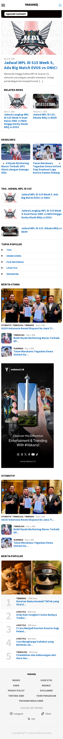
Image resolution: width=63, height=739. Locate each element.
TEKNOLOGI (17, 325)
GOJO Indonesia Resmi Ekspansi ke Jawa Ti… (28, 328)
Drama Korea (13, 255)
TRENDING (29, 325)
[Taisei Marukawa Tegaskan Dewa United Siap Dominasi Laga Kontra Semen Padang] (47, 152)
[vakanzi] (31, 4)
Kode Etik (46, 680)
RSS (33, 719)
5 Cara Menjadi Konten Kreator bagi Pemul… (37, 630)
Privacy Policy (16, 690)
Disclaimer (46, 690)
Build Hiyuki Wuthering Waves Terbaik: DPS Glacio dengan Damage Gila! (15, 168)
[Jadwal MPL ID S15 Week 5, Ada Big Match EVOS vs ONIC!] (31, 38)
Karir (16, 685)
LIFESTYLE (21, 612)
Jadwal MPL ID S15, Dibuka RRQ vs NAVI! (45, 116)
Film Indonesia (15, 262)
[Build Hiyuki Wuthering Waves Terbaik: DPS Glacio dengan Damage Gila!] (15, 152)
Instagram (18, 713)
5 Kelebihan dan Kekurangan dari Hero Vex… (36, 657)
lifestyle (11, 268)
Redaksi (46, 685)
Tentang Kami (16, 695)
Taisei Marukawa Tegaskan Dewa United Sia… (33, 353)
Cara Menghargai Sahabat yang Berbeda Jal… (35, 643)
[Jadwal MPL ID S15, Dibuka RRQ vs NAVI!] (46, 101)
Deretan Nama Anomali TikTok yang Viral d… (37, 603)
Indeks (16, 680)
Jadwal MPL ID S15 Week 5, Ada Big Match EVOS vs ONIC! (30, 65)
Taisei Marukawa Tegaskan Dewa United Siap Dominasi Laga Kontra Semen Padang (47, 168)
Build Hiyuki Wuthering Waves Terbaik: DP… (36, 339)
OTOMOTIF (6, 325)
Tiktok (48, 713)
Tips (9, 250)
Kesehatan (12, 274)
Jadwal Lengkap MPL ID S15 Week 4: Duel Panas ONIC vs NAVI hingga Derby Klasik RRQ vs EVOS (16, 121)
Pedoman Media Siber (31, 700)
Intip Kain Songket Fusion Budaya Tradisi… (36, 616)
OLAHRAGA (18, 348)
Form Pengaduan (46, 695)
